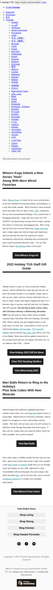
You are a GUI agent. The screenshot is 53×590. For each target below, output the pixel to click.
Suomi (14, 56)
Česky (14, 46)
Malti (13, 96)
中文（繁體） (18, 41)
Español (15, 114)
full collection (20, 246)
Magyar (14, 69)
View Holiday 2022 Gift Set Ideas (26, 352)
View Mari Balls (27, 444)
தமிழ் (13, 137)
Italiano (14, 79)
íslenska (14, 77)
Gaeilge (14, 72)
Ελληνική (15, 64)
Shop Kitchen (26, 528)
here (17, 475)
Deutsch (15, 61)
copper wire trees (41, 228)
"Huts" (36, 211)
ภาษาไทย (16, 140)
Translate (10, 20)
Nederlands (16, 54)
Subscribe (10, 12)
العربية (14, 25)
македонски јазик (19, 91)
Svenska (15, 119)
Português (15, 104)
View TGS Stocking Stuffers (26, 361)
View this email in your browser (16, 158)
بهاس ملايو (16, 94)
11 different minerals (11, 479)
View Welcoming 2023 (26, 371)
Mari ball (32, 413)
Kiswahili (15, 117)
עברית (14, 122)
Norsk (14, 99)
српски (14, 134)
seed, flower (13, 465)
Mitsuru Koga (13, 200)
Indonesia (15, 74)
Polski (14, 101)
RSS (8, 17)
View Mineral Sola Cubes (26, 491)
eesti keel (15, 51)
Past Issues (10, 14)
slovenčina (16, 129)
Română (15, 109)
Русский (15, 111)
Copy (44, 2)
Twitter (13, 7)
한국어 (14, 88)
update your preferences (23, 571)
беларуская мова (19, 30)
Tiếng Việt (16, 151)
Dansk (14, 49)
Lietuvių (15, 124)
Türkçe (14, 143)
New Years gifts (29, 333)
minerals (23, 465)
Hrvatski (15, 44)
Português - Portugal (20, 106)
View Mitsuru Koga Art (26, 255)
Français (15, 59)
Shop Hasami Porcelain (26, 534)
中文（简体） (18, 38)
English (14, 22)
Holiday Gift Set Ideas (22, 329)
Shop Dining (26, 521)
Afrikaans (15, 27)
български (16, 32)
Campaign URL (7, 2)
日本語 (14, 82)
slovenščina (16, 132)
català (13, 35)
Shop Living (26, 515)
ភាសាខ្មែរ (15, 85)
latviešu (14, 127)
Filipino (14, 146)
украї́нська (16, 148)
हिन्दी (13, 67)
